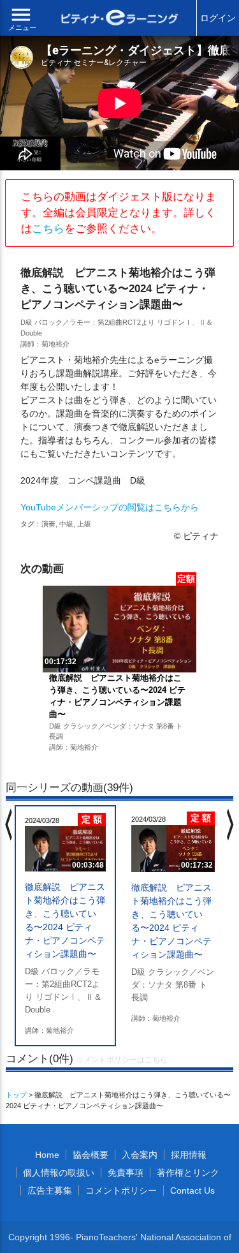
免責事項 (125, 1173)
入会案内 (139, 1155)
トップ (16, 1095)
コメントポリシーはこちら (122, 1059)
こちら (48, 229)
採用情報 (188, 1155)
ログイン (218, 18)
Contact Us (192, 1190)
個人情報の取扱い (58, 1173)
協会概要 (90, 1155)
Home (47, 1155)
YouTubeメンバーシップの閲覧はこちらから (109, 507)
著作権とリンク (188, 1173)
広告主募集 (49, 1190)
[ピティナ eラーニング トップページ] (120, 19)
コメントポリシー (121, 1190)
